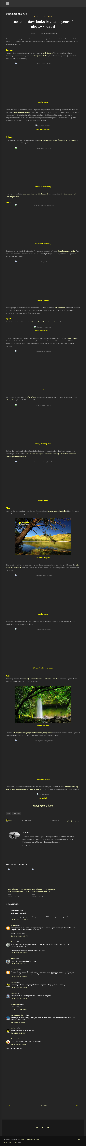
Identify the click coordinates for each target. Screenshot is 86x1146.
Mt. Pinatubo (60, 307)
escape (13, 925)
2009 (36, 16)
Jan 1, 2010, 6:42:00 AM (18, 1022)
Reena (13, 942)
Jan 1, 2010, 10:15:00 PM (18, 1033)
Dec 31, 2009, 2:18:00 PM (19, 987)
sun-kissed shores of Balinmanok (35, 194)
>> (77, 1106)
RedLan (13, 958)
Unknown (14, 969)
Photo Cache (15, 1039)
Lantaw (12, 820)
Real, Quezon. (48, 53)
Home (44, 1106)
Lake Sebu (72, 338)
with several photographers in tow (39, 454)
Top (79, 1139)
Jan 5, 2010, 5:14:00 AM (18, 1044)
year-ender (47, 16)
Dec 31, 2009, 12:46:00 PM (19, 936)
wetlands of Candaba (22, 112)
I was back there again (66, 251)
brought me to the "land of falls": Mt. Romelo (41, 679)
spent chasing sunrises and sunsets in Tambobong (57, 140)
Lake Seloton (31, 397)
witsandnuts (15, 1004)
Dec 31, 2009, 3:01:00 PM (19, 998)
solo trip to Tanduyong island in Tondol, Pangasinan (32, 733)
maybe (13, 993)
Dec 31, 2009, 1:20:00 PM (19, 952)
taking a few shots (40, 56)
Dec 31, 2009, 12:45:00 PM (19, 919)
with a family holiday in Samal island (43, 322)
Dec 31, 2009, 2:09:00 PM (19, 976)
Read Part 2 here (43, 805)
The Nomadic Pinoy (17, 1015)
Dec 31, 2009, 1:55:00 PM (19, 963)
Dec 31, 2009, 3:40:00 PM (19, 1009)
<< (9, 1106)
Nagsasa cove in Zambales (56, 511)
